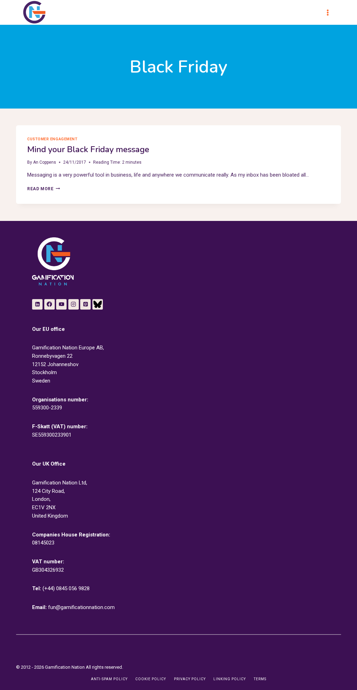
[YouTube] (61, 304)
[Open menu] (331, 12)
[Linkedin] (37, 304)
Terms (260, 679)
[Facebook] (49, 304)
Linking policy (229, 679)
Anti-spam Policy (109, 679)
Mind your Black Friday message (88, 149)
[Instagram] (73, 304)
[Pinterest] (85, 304)
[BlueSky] (97, 304)
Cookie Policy (150, 679)
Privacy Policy (190, 679)
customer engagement (52, 139)
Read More (43, 188)
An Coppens (44, 162)
